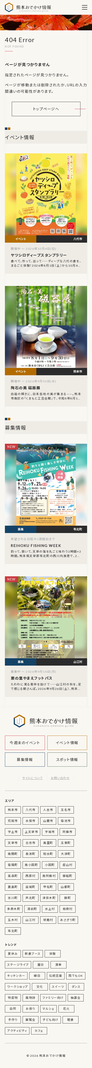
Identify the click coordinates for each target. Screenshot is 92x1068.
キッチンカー (16, 975)
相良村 (68, 909)
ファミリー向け (53, 998)
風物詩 (31, 998)
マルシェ (48, 1009)
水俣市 (31, 821)
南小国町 (31, 865)
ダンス (76, 986)
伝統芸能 (55, 975)
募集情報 (25, 759)
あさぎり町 (68, 920)
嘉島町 (13, 887)
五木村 (13, 920)
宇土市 (13, 832)
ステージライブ (18, 964)
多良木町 (13, 909)
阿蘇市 (68, 832)
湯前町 (32, 909)
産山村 (68, 865)
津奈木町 (49, 898)
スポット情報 (67, 759)
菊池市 (66, 821)
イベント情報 (67, 742)
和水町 (48, 854)
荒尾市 (13, 821)
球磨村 (48, 920)
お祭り (30, 1009)
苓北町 (13, 931)
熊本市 (13, 810)
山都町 (66, 887)
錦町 (67, 898)
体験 (52, 953)
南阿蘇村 (49, 876)
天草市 (13, 843)
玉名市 (66, 810)
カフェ (39, 1031)
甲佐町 (48, 887)
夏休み (13, 953)
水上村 (50, 909)
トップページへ (46, 109)
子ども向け (50, 1020)
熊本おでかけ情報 (28, 7)
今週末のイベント (25, 742)
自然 (13, 1009)
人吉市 (48, 810)
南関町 (13, 854)
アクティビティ (17, 1031)
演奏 (58, 964)
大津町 (66, 854)
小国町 (50, 865)
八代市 (31, 810)
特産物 (13, 998)
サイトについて (32, 778)
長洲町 (31, 854)
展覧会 (31, 1020)
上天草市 (31, 832)
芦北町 (31, 898)
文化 (40, 986)
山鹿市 (48, 821)
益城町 (31, 887)
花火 (66, 1009)
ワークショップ (17, 986)
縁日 (37, 975)
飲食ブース (33, 953)
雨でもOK (75, 975)
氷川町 (13, 898)
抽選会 (76, 998)
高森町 (13, 876)
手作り (13, 1020)
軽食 (70, 1020)
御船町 (68, 876)
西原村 (31, 876)
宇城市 (50, 832)
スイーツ (58, 986)
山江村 (31, 920)
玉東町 (66, 843)
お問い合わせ (60, 778)
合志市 (31, 843)
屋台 (41, 964)
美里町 (48, 843)
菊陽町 (13, 865)
